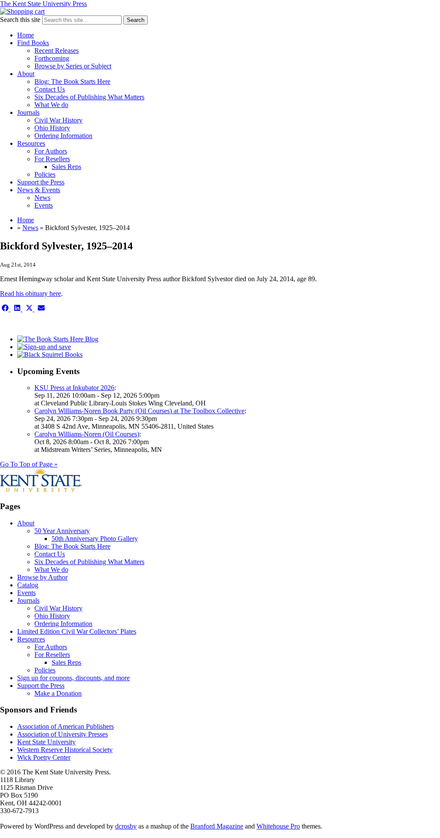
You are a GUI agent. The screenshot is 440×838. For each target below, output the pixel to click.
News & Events (38, 189)
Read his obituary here (30, 293)
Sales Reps (66, 166)
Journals (28, 112)
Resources (31, 143)
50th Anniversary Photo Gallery (95, 538)
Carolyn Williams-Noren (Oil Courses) (86, 434)
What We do (51, 104)
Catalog (27, 585)
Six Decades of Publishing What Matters (89, 97)
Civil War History (58, 120)
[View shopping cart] (22, 11)
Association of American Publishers (65, 726)
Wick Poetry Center (43, 757)
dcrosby (126, 826)
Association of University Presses (62, 734)
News (42, 197)
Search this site (20, 19)
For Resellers (52, 159)
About (25, 73)
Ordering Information (63, 135)
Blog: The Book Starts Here (72, 81)
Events (43, 205)
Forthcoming (51, 58)
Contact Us (49, 89)
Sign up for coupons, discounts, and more (73, 677)
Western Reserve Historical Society (65, 749)
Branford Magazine (216, 826)
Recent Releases (56, 50)
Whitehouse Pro (278, 826)
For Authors (50, 151)
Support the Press (40, 182)
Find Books (33, 42)
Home (25, 35)
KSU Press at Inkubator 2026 (74, 387)
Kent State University (46, 742)
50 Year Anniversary (62, 530)
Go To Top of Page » (29, 464)
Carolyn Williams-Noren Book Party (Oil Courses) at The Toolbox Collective (139, 410)
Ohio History (52, 128)
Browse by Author (42, 577)
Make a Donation (58, 693)
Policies (44, 174)
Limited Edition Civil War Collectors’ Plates (76, 631)
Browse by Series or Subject (72, 66)
